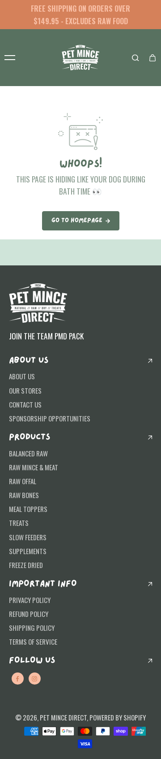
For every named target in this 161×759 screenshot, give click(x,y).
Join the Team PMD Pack (46, 336)
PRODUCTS (29, 437)
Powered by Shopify (117, 717)
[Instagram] (34, 678)
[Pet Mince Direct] (80, 57)
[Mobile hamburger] (10, 58)
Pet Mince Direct (63, 717)
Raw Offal (22, 481)
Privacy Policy (30, 600)
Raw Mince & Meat (33, 467)
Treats (19, 523)
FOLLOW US (32, 660)
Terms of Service (33, 641)
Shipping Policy (32, 628)
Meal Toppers (28, 509)
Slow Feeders (28, 537)
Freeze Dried (26, 565)
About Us (22, 376)
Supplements (28, 551)
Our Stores (25, 390)
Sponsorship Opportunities (49, 418)
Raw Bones (24, 495)
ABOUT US (28, 360)
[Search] (135, 57)
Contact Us (25, 404)
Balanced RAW (28, 453)
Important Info (43, 584)
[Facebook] (17, 678)
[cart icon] (152, 57)
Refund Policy (28, 614)
